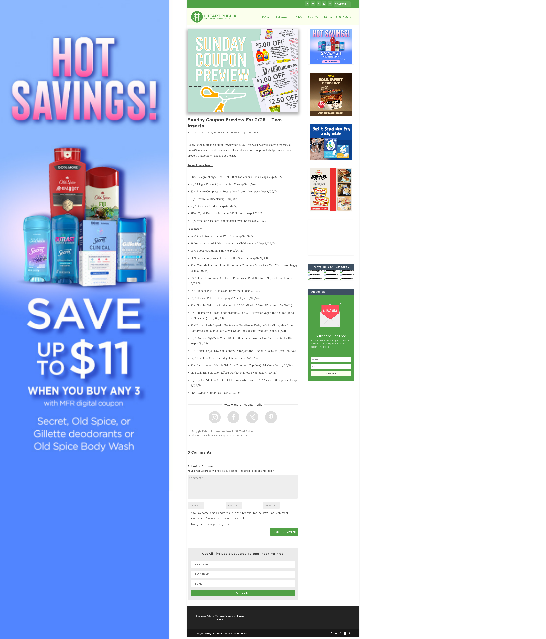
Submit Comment (284, 532)
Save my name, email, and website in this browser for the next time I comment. (240, 513)
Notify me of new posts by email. (211, 524)
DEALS (265, 17)
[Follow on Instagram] (215, 417)
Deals (209, 132)
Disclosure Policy (204, 616)
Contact (313, 17)
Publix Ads (282, 17)
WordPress (241, 633)
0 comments (253, 132)
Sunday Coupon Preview (228, 132)
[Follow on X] (252, 417)
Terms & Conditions (225, 616)
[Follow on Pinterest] (271, 417)
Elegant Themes (215, 633)
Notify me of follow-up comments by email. (217, 518)
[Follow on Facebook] (233, 417)
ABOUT (300, 17)
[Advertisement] (331, 237)
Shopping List (344, 17)
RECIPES (327, 17)
